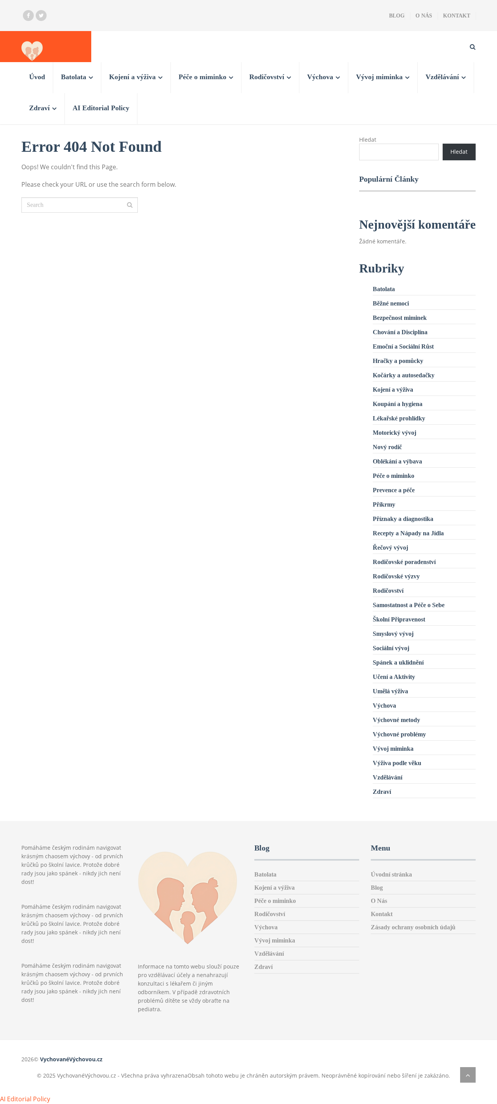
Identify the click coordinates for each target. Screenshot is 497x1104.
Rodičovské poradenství (404, 562)
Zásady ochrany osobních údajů (413, 927)
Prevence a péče (394, 490)
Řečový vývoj (390, 547)
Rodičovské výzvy (396, 576)
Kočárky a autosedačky (403, 375)
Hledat (367, 139)
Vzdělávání (442, 77)
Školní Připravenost (399, 619)
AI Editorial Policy (101, 108)
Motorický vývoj (394, 432)
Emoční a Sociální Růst (403, 346)
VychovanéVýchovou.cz (71, 1059)
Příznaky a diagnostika (403, 519)
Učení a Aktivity (394, 677)
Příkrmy (384, 504)
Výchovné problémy (399, 734)
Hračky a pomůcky (398, 361)
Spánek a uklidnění (398, 662)
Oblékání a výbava (397, 461)
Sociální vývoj (391, 648)
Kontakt (456, 16)
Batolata (73, 77)
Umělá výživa (390, 691)
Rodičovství (266, 77)
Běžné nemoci (391, 303)
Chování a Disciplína (400, 332)
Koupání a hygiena (397, 404)
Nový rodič (387, 447)
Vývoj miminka (379, 77)
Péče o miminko (202, 77)
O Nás (423, 16)
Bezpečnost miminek (400, 317)
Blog (397, 16)
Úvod (37, 77)
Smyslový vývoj (393, 633)
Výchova (320, 77)
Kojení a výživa (132, 77)
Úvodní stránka (391, 874)
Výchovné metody (396, 720)
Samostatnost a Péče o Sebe (409, 605)
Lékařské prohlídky (399, 418)
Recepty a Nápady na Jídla (408, 533)
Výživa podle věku (397, 763)
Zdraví (39, 108)
